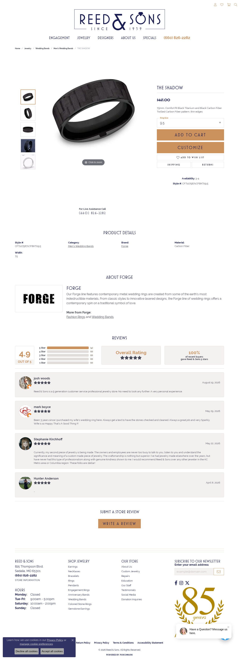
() (91, 348)
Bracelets (73, 576)
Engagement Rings (79, 590)
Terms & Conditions (123, 643)
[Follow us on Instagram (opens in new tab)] (181, 583)
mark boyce (42, 407)
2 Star (42, 359)
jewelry (27, 48)
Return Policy (83, 643)
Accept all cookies (52, 651)
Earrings (72, 566)
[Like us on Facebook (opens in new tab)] (176, 583)
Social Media (128, 594)
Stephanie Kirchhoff (48, 439)
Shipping (173, 164)
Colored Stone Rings (79, 604)
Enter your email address (192, 564)
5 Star (42, 348)
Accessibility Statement (150, 643)
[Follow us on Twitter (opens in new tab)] (187, 583)
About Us (128, 37)
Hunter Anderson (46, 478)
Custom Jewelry (130, 571)
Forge (124, 246)
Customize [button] (191, 147)
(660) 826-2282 (177, 37)
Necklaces (74, 571)
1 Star (42, 362)
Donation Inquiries (131, 599)
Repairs (125, 576)
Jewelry (83, 37)
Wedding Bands (42, 48)
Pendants (73, 585)
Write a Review (119, 523)
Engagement (59, 37)
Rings (71, 580)
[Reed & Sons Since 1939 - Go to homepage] (119, 17)
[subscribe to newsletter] (219, 571)
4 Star (42, 351)
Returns (207, 164)
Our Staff (126, 585)
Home (17, 48)
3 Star (42, 355)
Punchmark (126, 655)
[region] (93, 129)
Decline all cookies (27, 651)
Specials (149, 37)
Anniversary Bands (78, 594)
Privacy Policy (101, 643)
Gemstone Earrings (79, 608)
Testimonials (128, 590)
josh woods (42, 378)
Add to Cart (190, 134)
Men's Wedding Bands (63, 48)
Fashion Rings (75, 317)
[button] (215, 5)
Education (127, 580)
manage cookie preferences (36, 643)
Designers (106, 37)
